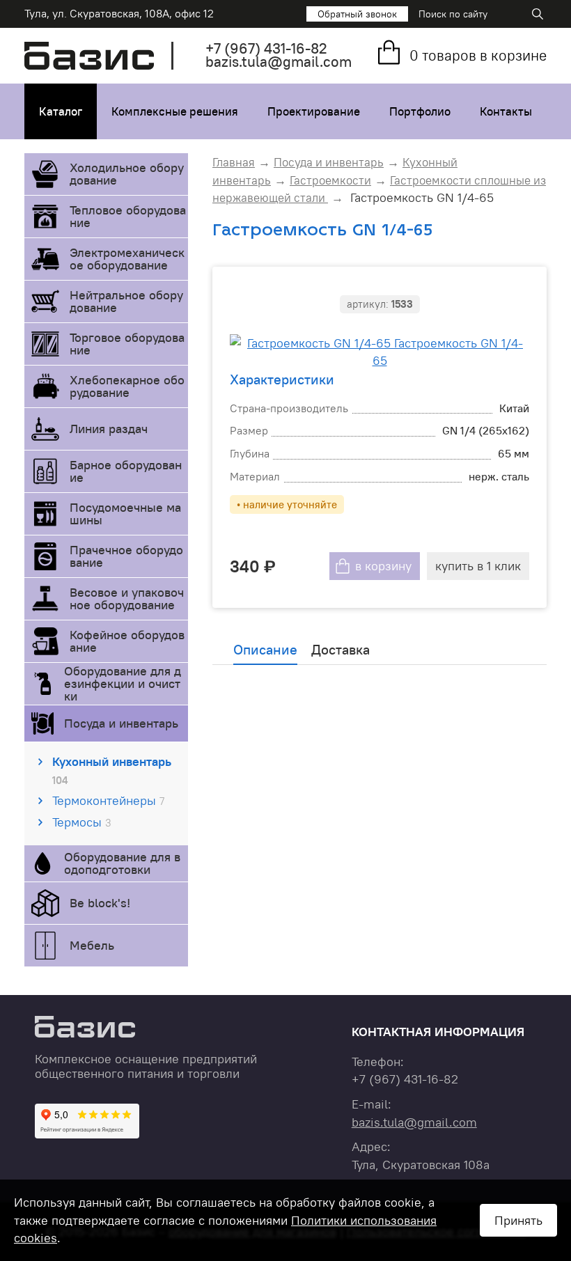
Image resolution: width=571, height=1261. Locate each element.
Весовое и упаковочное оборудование (127, 598)
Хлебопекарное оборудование (127, 386)
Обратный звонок (357, 14)
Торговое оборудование (127, 343)
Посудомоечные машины (125, 513)
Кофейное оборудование (127, 641)
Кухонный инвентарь (111, 770)
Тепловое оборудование (128, 216)
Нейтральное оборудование (126, 301)
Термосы (81, 822)
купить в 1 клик (478, 566)
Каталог (60, 111)
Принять (518, 1220)
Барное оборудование (126, 471)
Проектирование (313, 111)
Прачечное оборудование (126, 556)
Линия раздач (109, 429)
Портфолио (420, 111)
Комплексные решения (174, 111)
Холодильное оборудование (127, 173)
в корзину (383, 566)
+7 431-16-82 (266, 48)
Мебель (92, 945)
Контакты (506, 111)
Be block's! (100, 903)
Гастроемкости (330, 180)
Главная (233, 162)
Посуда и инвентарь (121, 723)
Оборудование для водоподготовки (122, 863)
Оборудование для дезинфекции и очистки (122, 683)
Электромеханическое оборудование (127, 258)
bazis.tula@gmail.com (278, 61)
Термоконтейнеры (108, 800)
